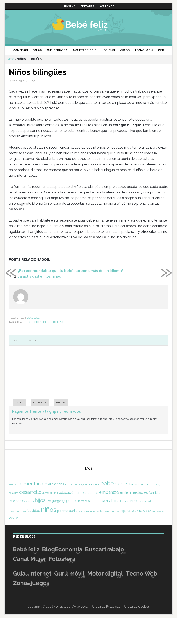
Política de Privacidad (105, 606)
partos (81, 511)
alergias (13, 484)
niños (48, 509)
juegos (57, 501)
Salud (134, 511)
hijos (40, 500)
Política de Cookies (136, 606)
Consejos (33, 317)
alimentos (56, 484)
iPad (49, 501)
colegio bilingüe (39, 322)
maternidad (144, 501)
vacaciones (158, 511)
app (67, 484)
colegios (13, 492)
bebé (107, 483)
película (97, 511)
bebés (121, 483)
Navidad (33, 510)
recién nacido (111, 511)
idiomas (57, 322)
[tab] (17, 402)
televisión (145, 511)
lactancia (84, 501)
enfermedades (134, 492)
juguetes (70, 501)
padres (62, 511)
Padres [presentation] (61, 402)
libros (133, 501)
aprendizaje (77, 484)
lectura (124, 501)
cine (148, 484)
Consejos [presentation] (39, 402)
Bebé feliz (88, 25)
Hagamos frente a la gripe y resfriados (46, 411)
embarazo (109, 492)
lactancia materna (105, 501)
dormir (54, 492)
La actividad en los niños (39, 276)
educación (67, 492)
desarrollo (30, 492)
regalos (124, 511)
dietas (45, 492)
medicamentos (17, 511)
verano (13, 517)
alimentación (33, 483)
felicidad (15, 501)
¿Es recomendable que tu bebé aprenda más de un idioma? (70, 271)
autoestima (92, 484)
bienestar (136, 484)
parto (73, 511)
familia (154, 492)
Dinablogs (63, 606)
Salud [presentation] (19, 402)
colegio (157, 484)
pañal (89, 511)
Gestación (28, 501)
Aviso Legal (80, 606)
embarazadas (87, 493)
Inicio (10, 59)
